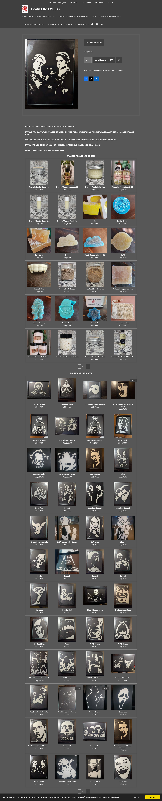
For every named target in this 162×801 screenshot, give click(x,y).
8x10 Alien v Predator (67, 440)
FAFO (123, 255)
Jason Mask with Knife (67, 782)
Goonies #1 (67, 746)
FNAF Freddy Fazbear (94, 678)
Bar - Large (39, 255)
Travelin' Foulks (45, 9)
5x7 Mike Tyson (67, 404)
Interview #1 (39, 782)
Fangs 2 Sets (39, 289)
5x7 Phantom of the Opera (95, 404)
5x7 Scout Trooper (39, 440)
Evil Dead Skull (39, 644)
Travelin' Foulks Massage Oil (67, 187)
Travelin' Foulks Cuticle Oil (122, 187)
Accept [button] (152, 797)
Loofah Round (122, 221)
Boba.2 (67, 508)
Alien (123, 474)
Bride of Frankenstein (39, 542)
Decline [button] (136, 797)
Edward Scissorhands (95, 610)
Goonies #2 (94, 746)
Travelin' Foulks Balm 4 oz (39, 187)
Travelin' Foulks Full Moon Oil (122, 357)
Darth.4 (123, 576)
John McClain (95, 782)
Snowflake (95, 323)
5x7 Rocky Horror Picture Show (123, 405)
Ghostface (123, 712)
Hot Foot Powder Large (95, 289)
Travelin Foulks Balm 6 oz (95, 187)
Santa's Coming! (39, 323)
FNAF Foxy (67, 678)
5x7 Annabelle (39, 404)
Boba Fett (39, 508)
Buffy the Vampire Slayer (67, 542)
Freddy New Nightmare (67, 712)
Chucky (39, 576)
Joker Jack (123, 782)
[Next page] (88, 366)
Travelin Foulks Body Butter (39, 357)
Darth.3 (95, 576)
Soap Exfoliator (123, 323)
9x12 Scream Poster (67, 474)
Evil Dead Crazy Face (123, 610)
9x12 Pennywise (39, 474)
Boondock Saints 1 (95, 508)
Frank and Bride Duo (123, 678)
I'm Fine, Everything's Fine (123, 289)
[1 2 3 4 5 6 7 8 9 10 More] (88, 60)
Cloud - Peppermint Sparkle (95, 255)
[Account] (92, 24)
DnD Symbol (67, 610)
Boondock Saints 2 (123, 508)
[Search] (97, 24)
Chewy (122, 542)
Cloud (67, 255)
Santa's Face (67, 323)
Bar (95, 221)
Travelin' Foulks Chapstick (39, 221)
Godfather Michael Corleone (39, 746)
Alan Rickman (95, 474)
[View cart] (102, 24)
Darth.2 (67, 576)
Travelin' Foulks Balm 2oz (95, 357)
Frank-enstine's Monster (39, 712)
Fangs (67, 644)
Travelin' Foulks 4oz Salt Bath (67, 357)
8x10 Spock (122, 440)
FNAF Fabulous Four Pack (39, 678)
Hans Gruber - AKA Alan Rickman (122, 747)
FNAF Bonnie (95, 644)
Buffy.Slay (95, 542)
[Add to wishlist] (119, 60)
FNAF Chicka (123, 644)
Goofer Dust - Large (67, 289)
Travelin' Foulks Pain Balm (67, 221)
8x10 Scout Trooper (95, 440)
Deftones (39, 610)
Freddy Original (95, 712)
